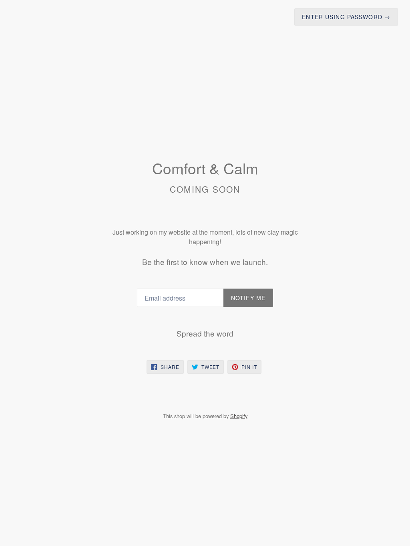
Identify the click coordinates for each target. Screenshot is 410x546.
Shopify (238, 416)
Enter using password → (346, 17)
